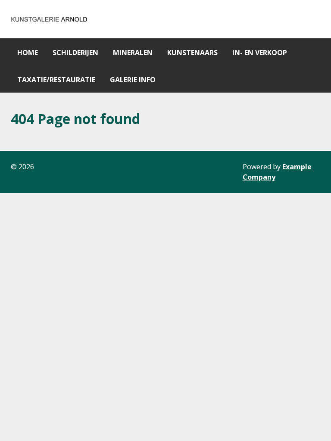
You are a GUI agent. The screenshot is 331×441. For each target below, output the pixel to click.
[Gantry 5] (49, 19)
